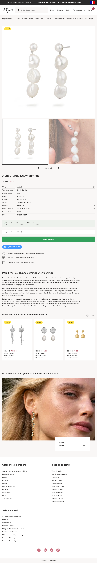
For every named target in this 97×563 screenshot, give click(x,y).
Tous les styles (7, 498)
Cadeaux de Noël (57, 489)
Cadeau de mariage (58, 501)
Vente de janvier (57, 471)
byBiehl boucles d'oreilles (63, 19)
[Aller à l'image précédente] (39, 168)
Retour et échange (8, 526)
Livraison (5, 520)
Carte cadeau (6, 523)
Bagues (4, 477)
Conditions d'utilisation (9, 532)
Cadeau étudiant (57, 483)
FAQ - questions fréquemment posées (14, 535)
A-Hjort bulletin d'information (11, 517)
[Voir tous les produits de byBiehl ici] (94, 187)
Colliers (4, 483)
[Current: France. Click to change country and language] (92, 2)
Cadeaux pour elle (57, 498)
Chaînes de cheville (8, 486)
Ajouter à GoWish (13, 247)
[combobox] (33, 10)
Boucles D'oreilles (8, 474)
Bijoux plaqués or (57, 492)
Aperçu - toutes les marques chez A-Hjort (29, 19)
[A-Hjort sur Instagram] (45, 550)
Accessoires (6, 492)
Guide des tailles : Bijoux (10, 541)
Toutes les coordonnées (48, 561)
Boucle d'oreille (22, 190)
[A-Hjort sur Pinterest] (51, 550)
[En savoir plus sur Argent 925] (94, 205)
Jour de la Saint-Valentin (59, 474)
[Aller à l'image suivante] (58, 168)
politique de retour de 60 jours (47, 2)
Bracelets (5, 480)
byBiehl (49, 19)
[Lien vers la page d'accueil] (7, 10)
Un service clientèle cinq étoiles (70, 2)
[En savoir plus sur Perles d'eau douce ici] (94, 209)
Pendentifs (5, 489)
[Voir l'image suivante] (93, 315)
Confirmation (56, 477)
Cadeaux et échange (9, 538)
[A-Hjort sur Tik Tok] (58, 550)
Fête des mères (57, 480)
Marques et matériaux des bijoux (13, 529)
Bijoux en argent (57, 495)
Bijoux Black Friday (58, 486)
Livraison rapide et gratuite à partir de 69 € (21, 2)
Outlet (4, 495)
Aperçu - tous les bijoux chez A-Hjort (14, 471)
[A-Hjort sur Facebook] (39, 550)
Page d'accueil (7, 19)
